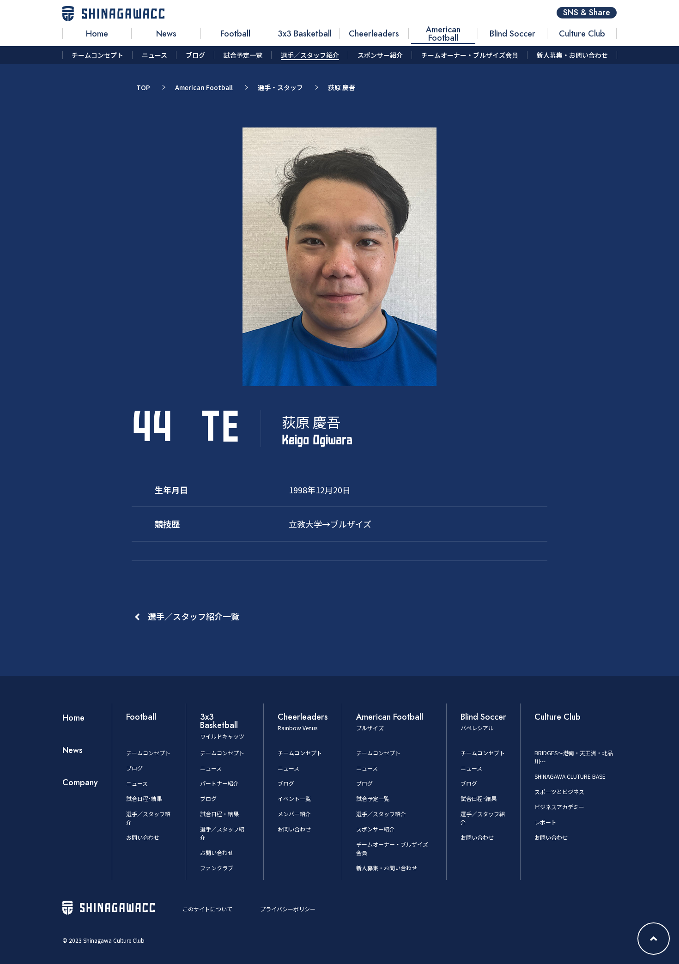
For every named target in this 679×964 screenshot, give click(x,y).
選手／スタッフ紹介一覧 (193, 616)
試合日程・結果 (219, 814)
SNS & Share (586, 12)
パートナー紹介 (219, 783)
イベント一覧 (294, 798)
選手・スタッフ (280, 87)
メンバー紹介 (294, 814)
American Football (204, 87)
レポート (545, 822)
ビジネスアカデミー (559, 807)
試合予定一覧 (372, 798)
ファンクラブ (216, 868)
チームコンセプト (148, 753)
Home (73, 718)
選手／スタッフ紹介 (381, 814)
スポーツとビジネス (559, 791)
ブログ (134, 768)
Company (80, 782)
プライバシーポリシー (287, 909)
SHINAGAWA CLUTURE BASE (570, 776)
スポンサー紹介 (375, 829)
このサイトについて (207, 909)
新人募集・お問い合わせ (386, 868)
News (72, 750)
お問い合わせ (142, 837)
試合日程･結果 (144, 798)
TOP (143, 87)
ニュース (137, 783)
